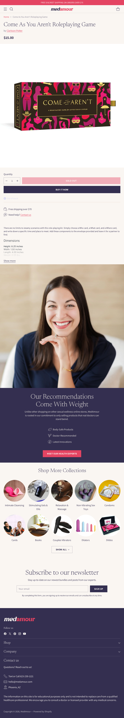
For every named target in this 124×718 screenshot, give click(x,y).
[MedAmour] (62, 9)
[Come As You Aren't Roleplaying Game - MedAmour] (62, 106)
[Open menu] (5, 9)
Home (6, 16)
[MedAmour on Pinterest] (15, 634)
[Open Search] (11, 9)
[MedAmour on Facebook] (5, 634)
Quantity (8, 174)
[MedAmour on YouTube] (24, 634)
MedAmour (26, 711)
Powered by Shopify (42, 711)
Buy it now (62, 189)
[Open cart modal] (118, 9)
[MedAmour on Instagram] (19, 634)
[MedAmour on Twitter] (10, 634)
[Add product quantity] (17, 180)
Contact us (25, 214)
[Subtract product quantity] (6, 180)
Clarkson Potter (15, 30)
